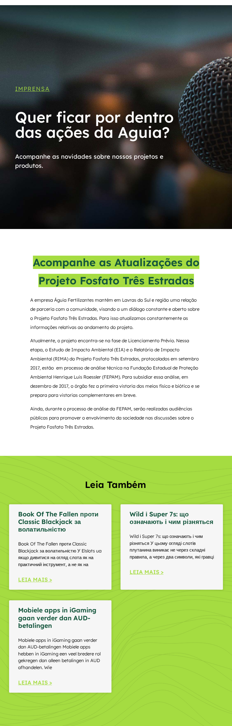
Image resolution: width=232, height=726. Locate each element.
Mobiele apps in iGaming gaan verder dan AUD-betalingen (57, 617)
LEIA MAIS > (35, 579)
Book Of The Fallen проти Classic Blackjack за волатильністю (58, 521)
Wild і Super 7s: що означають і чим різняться (171, 517)
